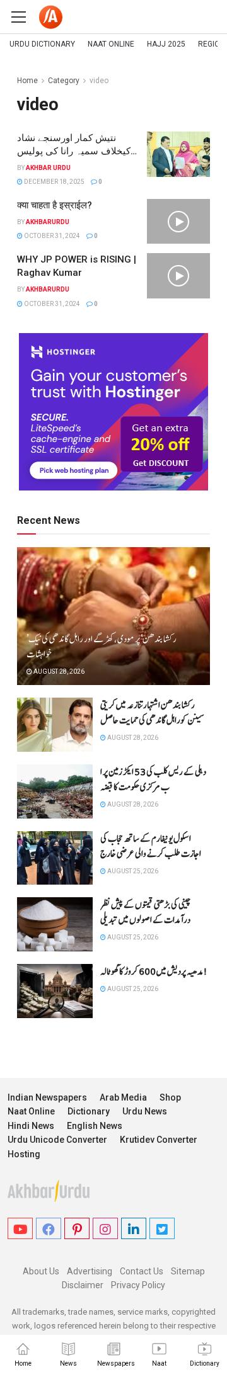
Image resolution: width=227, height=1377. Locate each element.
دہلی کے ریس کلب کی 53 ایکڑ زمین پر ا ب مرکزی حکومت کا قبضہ (153, 779)
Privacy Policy (138, 1285)
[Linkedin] (133, 1228)
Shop (170, 1097)
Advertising (89, 1271)
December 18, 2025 (53, 181)
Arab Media (123, 1097)
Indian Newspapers (47, 1097)
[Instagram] (105, 1228)
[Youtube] (20, 1228)
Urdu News (144, 1111)
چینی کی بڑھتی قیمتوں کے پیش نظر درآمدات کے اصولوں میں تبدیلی (145, 912)
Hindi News (31, 1126)
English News (94, 1126)
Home (27, 80)
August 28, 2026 (58, 671)
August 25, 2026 (132, 871)
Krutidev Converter (158, 1140)
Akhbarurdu (47, 221)
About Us (41, 1271)
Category (63, 80)
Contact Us (141, 1271)
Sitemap (188, 1271)
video (99, 80)
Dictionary (88, 1111)
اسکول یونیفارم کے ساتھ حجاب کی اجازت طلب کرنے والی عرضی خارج (150, 846)
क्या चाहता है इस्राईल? (54, 205)
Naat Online (111, 44)
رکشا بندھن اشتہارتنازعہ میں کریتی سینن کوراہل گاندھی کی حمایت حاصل (152, 713)
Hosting (24, 1154)
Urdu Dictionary (42, 44)
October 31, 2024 (51, 235)
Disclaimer (82, 1285)
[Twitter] (162, 1228)
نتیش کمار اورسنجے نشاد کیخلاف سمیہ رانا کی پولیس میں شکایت (74, 151)
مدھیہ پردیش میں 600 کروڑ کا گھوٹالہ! (153, 971)
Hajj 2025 (166, 44)
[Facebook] (48, 1228)
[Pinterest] (77, 1228)
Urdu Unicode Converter (57, 1140)
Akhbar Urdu (48, 167)
